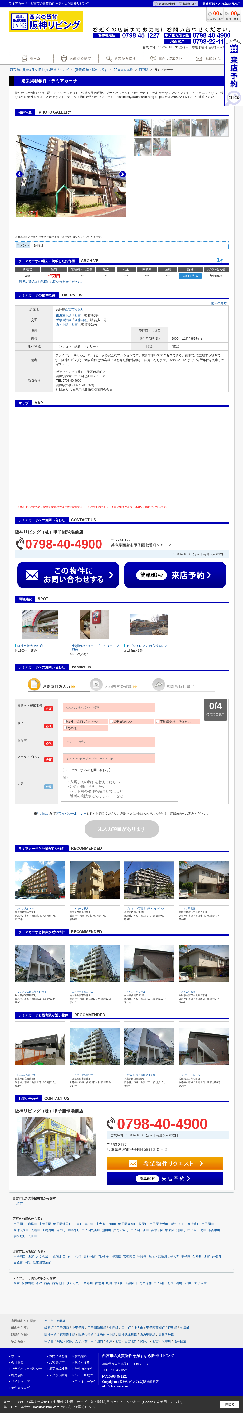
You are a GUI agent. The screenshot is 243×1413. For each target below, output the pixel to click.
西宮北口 (59, 1256)
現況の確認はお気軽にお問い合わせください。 (51, 282)
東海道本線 (63, 315)
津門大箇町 (121, 1230)
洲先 (28, 1262)
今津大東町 (21, 1230)
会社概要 (17, 1362)
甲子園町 (208, 1224)
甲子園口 (20, 1224)
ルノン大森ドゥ (25, 908)
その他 (72, 728)
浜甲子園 (157, 1230)
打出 (171, 1283)
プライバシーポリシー (71, 813)
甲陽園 (142, 1256)
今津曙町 (193, 1224)
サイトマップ (20, 1381)
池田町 (106, 1230)
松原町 (79, 309)
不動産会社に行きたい (175, 721)
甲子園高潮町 (127, 1224)
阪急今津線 (63, 320)
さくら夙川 (43, 1256)
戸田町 (111, 1224)
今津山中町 (178, 1224)
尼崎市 (18, 1203)
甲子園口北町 (196, 1230)
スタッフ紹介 (58, 1375)
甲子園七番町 (159, 1224)
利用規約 (43, 813)
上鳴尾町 (48, 1230)
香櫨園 (216, 1256)
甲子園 (186, 1256)
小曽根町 (214, 1230)
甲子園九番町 (91, 1230)
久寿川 (197, 1256)
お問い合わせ (58, 1356)
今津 (78, 1256)
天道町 (35, 1230)
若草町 (60, 1230)
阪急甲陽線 (147, 1334)
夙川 (70, 1256)
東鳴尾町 (73, 1230)
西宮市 (70, 309)
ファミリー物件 (85, 1381)
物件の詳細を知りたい (82, 721)
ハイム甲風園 (188, 908)
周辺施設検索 (58, 1368)
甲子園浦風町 (62, 1224)
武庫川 (144, 1341)
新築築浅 (81, 1356)
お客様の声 (57, 1362)
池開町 (181, 1230)
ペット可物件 (84, 1375)
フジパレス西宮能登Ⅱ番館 (31, 991)
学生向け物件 (84, 1368)
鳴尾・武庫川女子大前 (164, 1256)
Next (122, 174)
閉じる (230, 1404)
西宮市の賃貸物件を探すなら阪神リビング (138, 1356)
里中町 (89, 1224)
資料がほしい (123, 721)
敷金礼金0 (82, 1362)
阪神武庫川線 (127, 1334)
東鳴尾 (18, 1262)
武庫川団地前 (42, 1262)
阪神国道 (81, 320)
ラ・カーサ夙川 (80, 908)
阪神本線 (62, 324)
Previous (19, 174)
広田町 (32, 1236)
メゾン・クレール (135, 991)
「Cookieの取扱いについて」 (49, 1407)
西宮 (78, 315)
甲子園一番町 (140, 1230)
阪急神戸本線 (106, 1334)
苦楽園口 (129, 1256)
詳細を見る (190, 276)
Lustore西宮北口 (26, 1075)
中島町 (78, 1224)
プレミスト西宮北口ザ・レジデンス (145, 908)
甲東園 (169, 1230)
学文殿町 (20, 1236)
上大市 (100, 1224)
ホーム (15, 1356)
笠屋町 (143, 1224)
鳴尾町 (32, 1224)
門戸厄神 (104, 1256)
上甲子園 (45, 1224)
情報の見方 (219, 303)
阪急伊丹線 (166, 1334)
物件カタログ (20, 1387)
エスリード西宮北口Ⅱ (84, 991)
